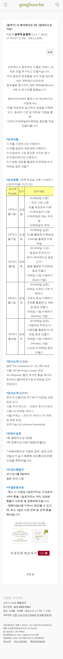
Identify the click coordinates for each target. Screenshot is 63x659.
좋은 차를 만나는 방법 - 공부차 (31, 4)
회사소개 (7, 641)
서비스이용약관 (20, 641)
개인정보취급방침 (37, 641)
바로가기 (21, 602)
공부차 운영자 (23, 34)
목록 (49, 52)
